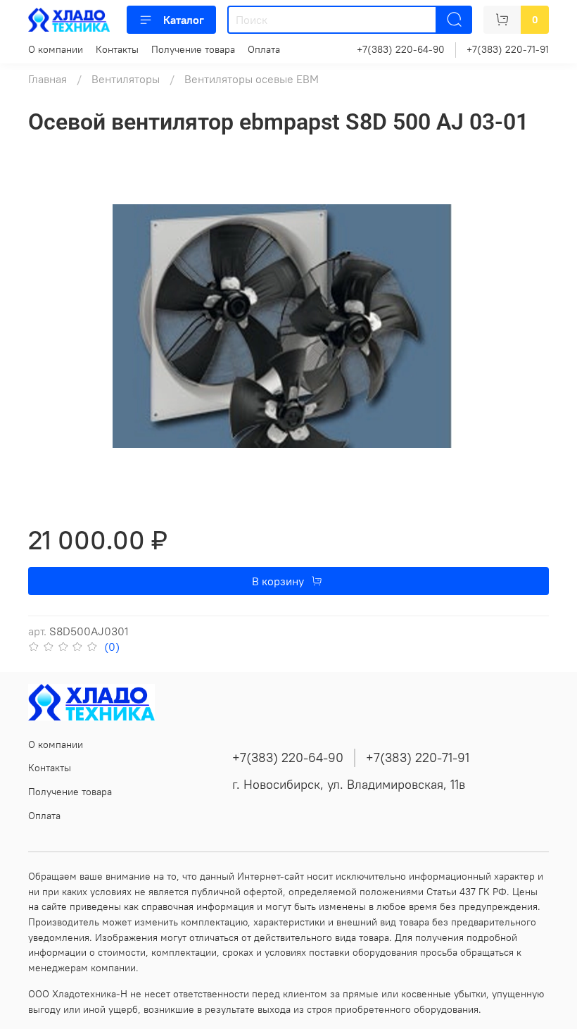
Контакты (117, 49)
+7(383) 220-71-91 (508, 49)
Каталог (183, 20)
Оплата (264, 49)
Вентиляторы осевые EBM (251, 79)
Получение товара (193, 49)
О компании (55, 49)
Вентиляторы (125, 79)
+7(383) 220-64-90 (401, 49)
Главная (47, 79)
